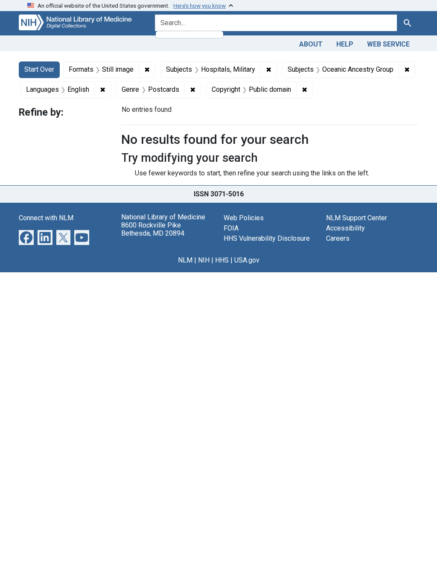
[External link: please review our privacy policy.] (26, 237)
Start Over (39, 69)
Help (344, 44)
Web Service (388, 44)
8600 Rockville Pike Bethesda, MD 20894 (152, 229)
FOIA (231, 228)
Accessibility (345, 228)
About (311, 44)
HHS (222, 260)
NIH (204, 260)
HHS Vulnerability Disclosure (267, 238)
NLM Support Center (356, 218)
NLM (185, 260)
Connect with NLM (46, 218)
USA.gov (246, 260)
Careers (338, 238)
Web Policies (244, 218)
